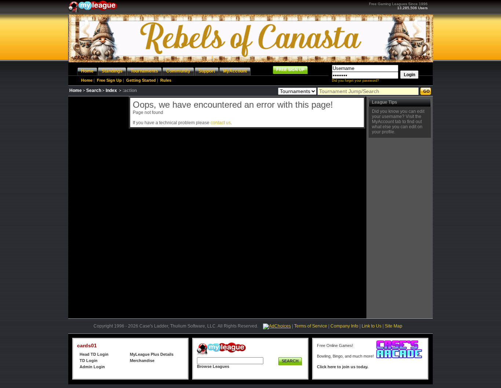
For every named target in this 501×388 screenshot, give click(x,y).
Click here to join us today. (342, 367)
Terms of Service (310, 326)
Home (86, 80)
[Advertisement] (97, 206)
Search (93, 90)
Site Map (393, 326)
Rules (165, 80)
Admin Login (92, 367)
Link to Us (371, 326)
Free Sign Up (109, 80)
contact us (221, 122)
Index (111, 90)
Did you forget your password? (355, 80)
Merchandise (142, 360)
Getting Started (141, 80)
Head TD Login (94, 354)
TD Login (89, 360)
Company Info (344, 326)
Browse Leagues (213, 366)
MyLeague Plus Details (151, 354)
